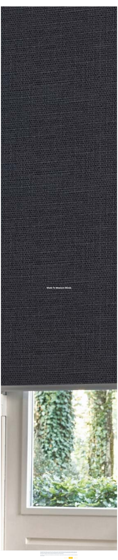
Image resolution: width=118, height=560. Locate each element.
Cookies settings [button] (66, 557)
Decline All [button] (75, 557)
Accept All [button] (70, 557)
